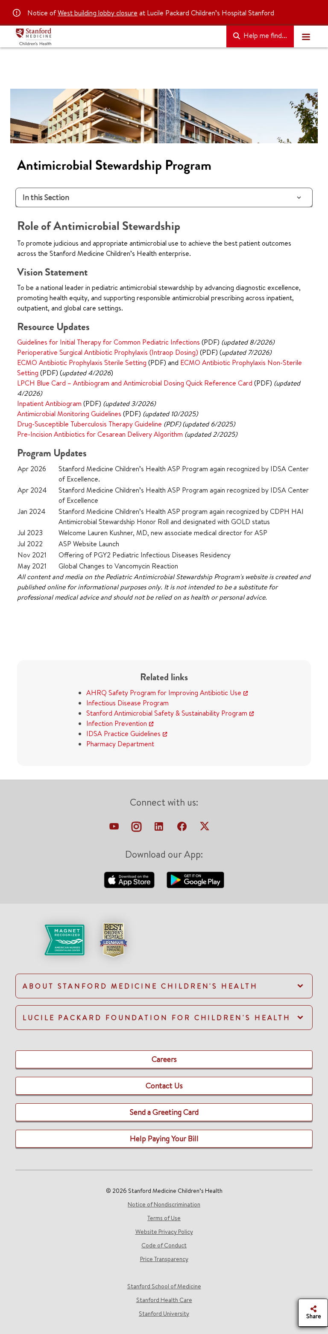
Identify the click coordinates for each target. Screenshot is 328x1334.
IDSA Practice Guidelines (123, 733)
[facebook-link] (182, 828)
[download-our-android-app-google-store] (195, 879)
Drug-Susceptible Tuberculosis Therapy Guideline (89, 424)
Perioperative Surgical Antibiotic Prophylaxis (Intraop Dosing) (107, 352)
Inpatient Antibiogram (49, 403)
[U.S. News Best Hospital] (113, 939)
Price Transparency (164, 1259)
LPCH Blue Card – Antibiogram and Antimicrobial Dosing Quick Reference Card (134, 383)
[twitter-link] (204, 828)
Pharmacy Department (120, 743)
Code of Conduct (164, 1245)
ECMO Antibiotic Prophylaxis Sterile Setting (81, 362)
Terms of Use (164, 1218)
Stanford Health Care (164, 1300)
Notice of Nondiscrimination (164, 1204)
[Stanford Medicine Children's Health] (117, 36)
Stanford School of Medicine (164, 1286)
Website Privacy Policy (164, 1231)
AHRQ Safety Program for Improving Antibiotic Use (163, 692)
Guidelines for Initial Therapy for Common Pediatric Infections (108, 342)
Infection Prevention (116, 723)
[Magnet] (50, 939)
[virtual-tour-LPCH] (114, 828)
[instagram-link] (137, 828)
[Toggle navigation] (306, 36)
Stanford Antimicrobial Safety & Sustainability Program (166, 713)
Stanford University (164, 1313)
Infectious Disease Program (127, 703)
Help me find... (264, 35)
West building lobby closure (98, 12)
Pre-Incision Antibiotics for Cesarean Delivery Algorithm (100, 434)
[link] (164, 947)
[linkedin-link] (159, 828)
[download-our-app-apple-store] (130, 879)
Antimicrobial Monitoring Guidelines (69, 413)
